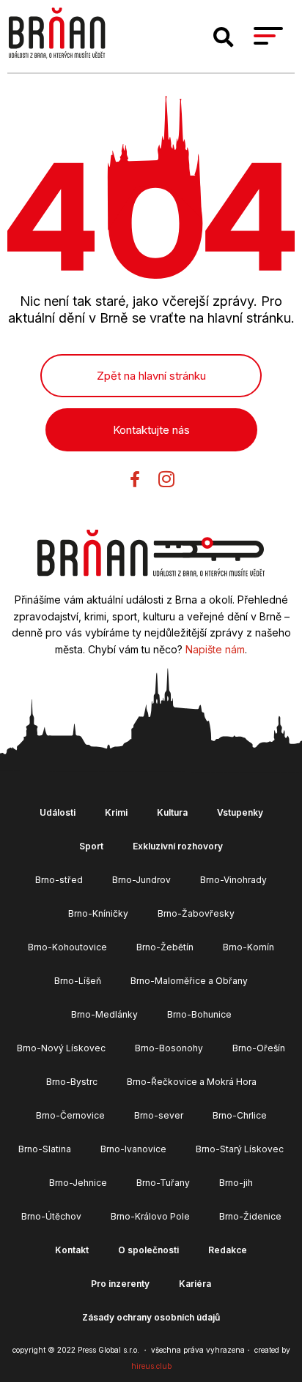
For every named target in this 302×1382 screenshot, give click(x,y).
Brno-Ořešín (258, 1048)
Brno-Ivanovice (133, 1148)
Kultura (172, 812)
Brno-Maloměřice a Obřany (189, 980)
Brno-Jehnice (78, 1182)
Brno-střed (59, 879)
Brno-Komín (248, 947)
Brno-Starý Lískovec (240, 1148)
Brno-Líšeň (77, 980)
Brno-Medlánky (104, 1014)
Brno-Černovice (70, 1115)
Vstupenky (240, 812)
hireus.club (151, 1366)
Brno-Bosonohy (169, 1048)
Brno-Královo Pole (150, 1216)
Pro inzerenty (120, 1283)
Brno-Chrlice (240, 1115)
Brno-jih (236, 1182)
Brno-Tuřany (163, 1182)
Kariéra (195, 1283)
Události (58, 812)
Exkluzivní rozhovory (178, 846)
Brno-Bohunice (199, 1014)
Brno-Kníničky (98, 913)
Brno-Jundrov (141, 879)
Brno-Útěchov (51, 1216)
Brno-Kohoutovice (67, 947)
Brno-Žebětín (165, 947)
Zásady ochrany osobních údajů (151, 1317)
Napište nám (215, 649)
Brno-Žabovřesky (196, 913)
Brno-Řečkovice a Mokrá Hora (192, 1081)
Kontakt (72, 1249)
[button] (223, 37)
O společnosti (148, 1249)
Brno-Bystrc (71, 1081)
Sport (91, 846)
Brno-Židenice (250, 1216)
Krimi (116, 812)
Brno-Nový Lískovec (61, 1048)
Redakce (227, 1249)
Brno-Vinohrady (233, 879)
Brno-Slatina (44, 1148)
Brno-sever (158, 1115)
